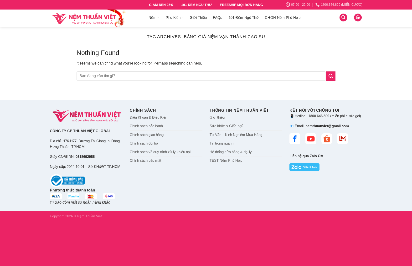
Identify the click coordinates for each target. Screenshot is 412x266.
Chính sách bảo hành (146, 126)
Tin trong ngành (221, 143)
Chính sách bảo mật (145, 160)
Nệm (152, 17)
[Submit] (330, 76)
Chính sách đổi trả (144, 143)
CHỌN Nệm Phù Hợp (282, 17)
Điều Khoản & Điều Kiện (148, 117)
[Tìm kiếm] (343, 17)
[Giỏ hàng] (358, 17)
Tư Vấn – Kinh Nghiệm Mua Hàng (236, 135)
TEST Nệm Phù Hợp (226, 160)
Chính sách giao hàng (147, 135)
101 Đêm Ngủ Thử (244, 17)
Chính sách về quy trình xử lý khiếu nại (160, 152)
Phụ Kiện (173, 17)
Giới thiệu (217, 117)
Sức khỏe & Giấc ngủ (226, 126)
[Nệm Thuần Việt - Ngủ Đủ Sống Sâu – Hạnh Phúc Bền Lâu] (95, 18)
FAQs (217, 17)
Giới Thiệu (198, 17)
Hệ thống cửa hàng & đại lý (231, 152)
